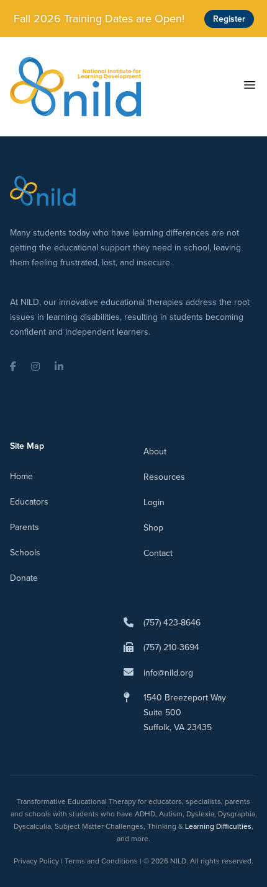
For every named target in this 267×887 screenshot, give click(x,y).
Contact (158, 553)
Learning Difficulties (218, 826)
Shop (153, 527)
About (154, 451)
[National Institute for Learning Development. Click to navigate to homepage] (75, 87)
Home (21, 476)
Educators (29, 501)
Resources (164, 476)
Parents (24, 527)
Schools (25, 552)
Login (154, 502)
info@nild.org (168, 672)
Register (229, 18)
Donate (24, 578)
